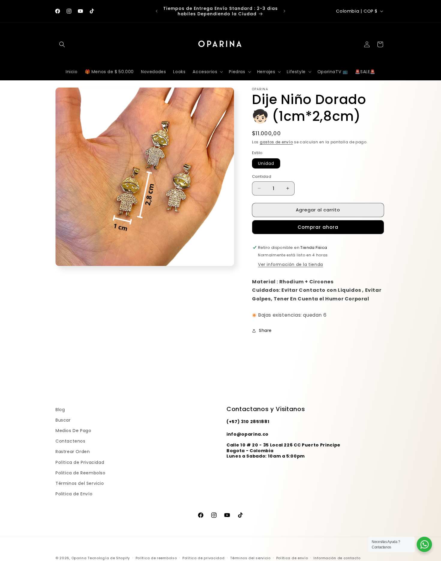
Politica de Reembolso (81, 473)
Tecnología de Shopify (109, 558)
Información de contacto (337, 557)
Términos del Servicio (80, 483)
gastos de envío (276, 142)
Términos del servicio (250, 557)
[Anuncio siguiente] (284, 11)
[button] (62, 44)
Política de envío (292, 557)
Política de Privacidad (80, 462)
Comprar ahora (318, 227)
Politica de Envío (74, 494)
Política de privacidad (203, 557)
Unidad (266, 163)
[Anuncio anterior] (156, 11)
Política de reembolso (156, 557)
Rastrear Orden (73, 452)
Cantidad (261, 176)
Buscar (63, 420)
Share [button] (265, 330)
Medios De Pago (73, 431)
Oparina (79, 558)
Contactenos (71, 441)
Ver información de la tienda (290, 264)
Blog (60, 410)
